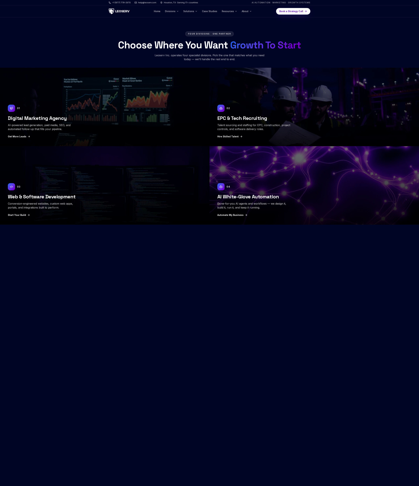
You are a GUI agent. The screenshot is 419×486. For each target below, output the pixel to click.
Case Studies (209, 11)
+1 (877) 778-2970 (121, 2)
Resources (228, 11)
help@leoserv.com (147, 2)
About (245, 11)
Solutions (188, 11)
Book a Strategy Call (291, 11)
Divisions (170, 11)
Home (157, 11)
